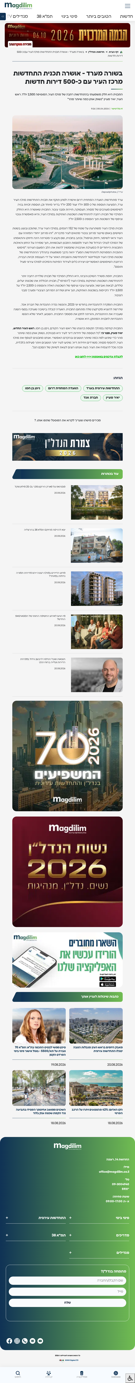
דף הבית (113, 52)
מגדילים (123, 1253)
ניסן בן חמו (32, 388)
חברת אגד (90, 397)
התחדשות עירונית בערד (103, 388)
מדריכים (122, 1235)
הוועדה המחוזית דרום (63, 388)
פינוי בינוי (122, 1218)
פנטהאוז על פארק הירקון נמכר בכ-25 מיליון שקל (40, 487)
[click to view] (67, 35)
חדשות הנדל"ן (96, 52)
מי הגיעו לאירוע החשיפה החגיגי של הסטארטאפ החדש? (40, 617)
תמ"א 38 (59, 1235)
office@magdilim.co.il (114, 1171)
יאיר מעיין (113, 397)
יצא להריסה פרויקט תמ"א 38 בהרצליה (44, 530)
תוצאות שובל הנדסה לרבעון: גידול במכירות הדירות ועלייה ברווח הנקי (42, 661)
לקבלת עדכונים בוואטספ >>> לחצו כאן (99, 356)
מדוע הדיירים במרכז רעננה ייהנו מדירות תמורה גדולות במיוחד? (40, 574)
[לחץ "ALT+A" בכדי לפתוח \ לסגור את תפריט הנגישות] (130, 1378)
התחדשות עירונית (52, 1218)
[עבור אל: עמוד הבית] (18, 6)
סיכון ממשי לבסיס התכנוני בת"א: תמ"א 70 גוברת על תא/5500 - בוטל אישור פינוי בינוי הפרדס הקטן (40, 1051)
